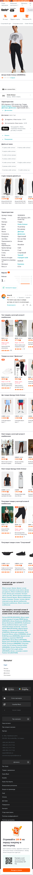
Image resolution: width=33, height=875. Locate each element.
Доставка (5, 801)
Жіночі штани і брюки (9, 588)
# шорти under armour (8, 151)
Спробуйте (13, 8)
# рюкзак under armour (9, 166)
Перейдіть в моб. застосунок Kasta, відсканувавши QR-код (20, 860)
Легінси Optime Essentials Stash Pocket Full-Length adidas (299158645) (14, 649)
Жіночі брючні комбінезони (21, 595)
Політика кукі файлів (8, 820)
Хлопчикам (7, 675)
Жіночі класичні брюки (9, 597)
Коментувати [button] (11, 305)
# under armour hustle (8, 162)
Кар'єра (4, 731)
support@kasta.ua (7, 753)
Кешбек (4, 778)
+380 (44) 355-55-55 (8, 742)
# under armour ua (24, 170)
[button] (9, 288)
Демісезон (12, 108)
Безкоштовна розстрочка (9, 785)
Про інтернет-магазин (8, 727)
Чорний (20, 255)
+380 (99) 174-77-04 (8, 750)
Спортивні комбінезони (9, 603)
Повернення (6, 804)
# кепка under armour (24, 147)
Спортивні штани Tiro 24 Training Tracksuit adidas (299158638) (15, 645)
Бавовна (21, 264)
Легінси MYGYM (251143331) (11, 617)
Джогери (5, 108)
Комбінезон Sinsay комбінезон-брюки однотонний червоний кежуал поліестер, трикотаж (16, 624)
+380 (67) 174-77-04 (8, 745)
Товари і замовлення (8, 770)
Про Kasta (5, 766)
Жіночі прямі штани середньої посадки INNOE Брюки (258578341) (15, 619)
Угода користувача (7, 812)
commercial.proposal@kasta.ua (11, 755)
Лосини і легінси (19, 599)
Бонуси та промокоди (8, 789)
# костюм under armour (9, 170)
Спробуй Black (16, 704)
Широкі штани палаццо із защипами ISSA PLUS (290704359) (16, 637)
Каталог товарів (16, 710)
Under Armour (6, 106)
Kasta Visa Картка (7, 781)
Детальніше (8, 110)
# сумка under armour (8, 147)
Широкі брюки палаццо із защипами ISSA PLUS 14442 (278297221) (15, 630)
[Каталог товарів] (22, 10)
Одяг (5, 665)
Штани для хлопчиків (14, 593)
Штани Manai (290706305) (18, 639)
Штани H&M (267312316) (10, 628)
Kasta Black (5, 774)
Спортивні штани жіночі (16, 590)
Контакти (5, 808)
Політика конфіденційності (10, 816)
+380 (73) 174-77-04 (8, 747)
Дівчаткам (7, 673)
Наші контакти (6, 723)
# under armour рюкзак (9, 155)
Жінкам (6, 668)
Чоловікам (7, 670)
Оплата (4, 797)
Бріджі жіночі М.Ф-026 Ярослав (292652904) (16, 641)
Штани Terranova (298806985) (11, 643)
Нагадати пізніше (16, 870)
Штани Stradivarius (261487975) (12, 623)
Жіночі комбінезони (17, 592)
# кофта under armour (24, 162)
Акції (3, 793)
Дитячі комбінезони (20, 601)
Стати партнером (4, 4)
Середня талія (23, 257)
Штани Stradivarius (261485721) (20, 621)
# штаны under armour (9, 159)
